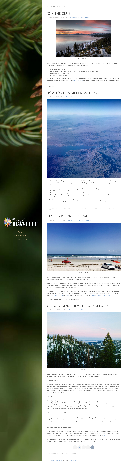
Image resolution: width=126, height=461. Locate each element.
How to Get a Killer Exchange (73, 92)
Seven (67, 295)
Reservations (50, 423)
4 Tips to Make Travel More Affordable (81, 305)
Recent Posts (20, 239)
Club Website (20, 235)
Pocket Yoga (107, 295)
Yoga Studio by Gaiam (96, 295)
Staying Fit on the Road (67, 216)
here (64, 210)
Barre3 (56, 295)
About (21, 231)
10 (88, 447)
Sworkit (61, 295)
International (109, 202)
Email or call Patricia (77, 80)
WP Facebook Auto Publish (55, 460)
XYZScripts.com (73, 460)
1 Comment (86, 17)
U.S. (102, 202)
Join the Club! (59, 13)
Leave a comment (83, 97)
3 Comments (84, 310)
